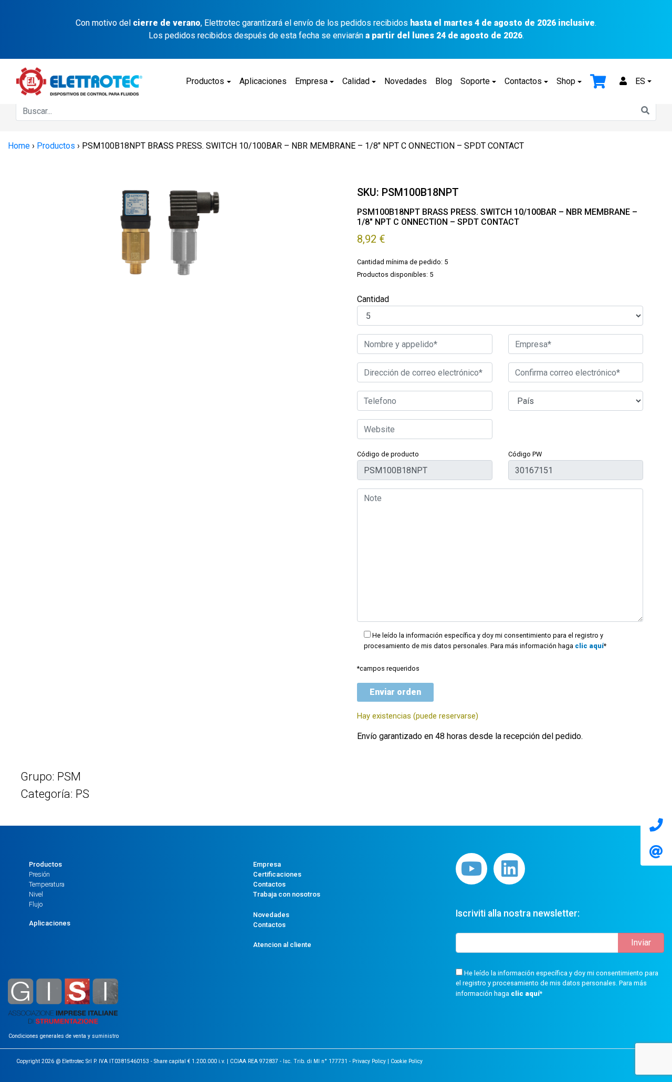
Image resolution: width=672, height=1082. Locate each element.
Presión (39, 874)
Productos (205, 81)
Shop (565, 81)
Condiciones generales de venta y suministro (63, 1036)
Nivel (36, 894)
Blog (443, 81)
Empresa (311, 81)
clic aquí (589, 646)
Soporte (475, 81)
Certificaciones (277, 874)
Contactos (523, 81)
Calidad (356, 81)
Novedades (405, 81)
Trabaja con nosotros (286, 894)
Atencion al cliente (282, 945)
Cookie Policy (407, 1061)
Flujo (36, 904)
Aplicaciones (263, 81)
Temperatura (47, 884)
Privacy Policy (369, 1061)
